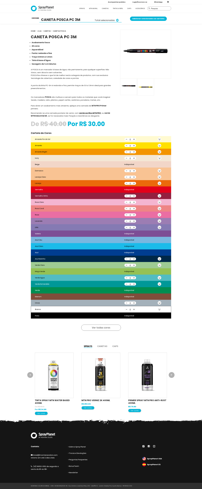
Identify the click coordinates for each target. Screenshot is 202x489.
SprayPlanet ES (154, 464)
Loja (39, 31)
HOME (33, 31)
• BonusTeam (73, 466)
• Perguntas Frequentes (77, 459)
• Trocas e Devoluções (77, 453)
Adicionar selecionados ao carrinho (148, 18)
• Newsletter (73, 472)
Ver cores (41, 413)
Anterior (30, 375)
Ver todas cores (101, 327)
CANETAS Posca (59, 31)
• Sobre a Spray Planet (77, 447)
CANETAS (47, 31)
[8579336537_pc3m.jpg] (145, 87)
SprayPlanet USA (154, 459)
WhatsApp (158, 2)
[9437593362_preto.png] (145, 54)
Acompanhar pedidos (116, 2)
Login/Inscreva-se (139, 2)
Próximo (172, 375)
